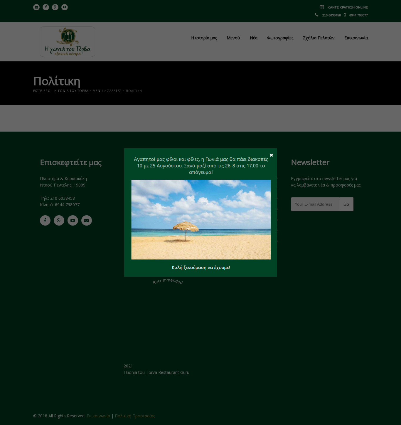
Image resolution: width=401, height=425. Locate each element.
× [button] (271, 155)
